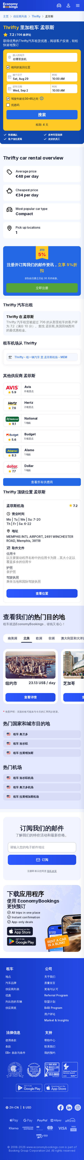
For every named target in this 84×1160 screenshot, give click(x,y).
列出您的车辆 (13, 1001)
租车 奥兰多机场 (23, 787)
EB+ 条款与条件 (15, 1052)
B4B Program (53, 1007)
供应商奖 (11, 1007)
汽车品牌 (11, 982)
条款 (8, 1046)
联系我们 (49, 1046)
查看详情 (30, 697)
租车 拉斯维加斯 (23, 752)
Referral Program (56, 995)
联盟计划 (49, 1001)
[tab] (12, 639)
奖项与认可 (51, 989)
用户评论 (49, 1014)
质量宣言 (49, 982)
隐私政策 (52, 871)
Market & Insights (56, 1020)
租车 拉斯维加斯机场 (26, 796)
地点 (8, 976)
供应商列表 (12, 989)
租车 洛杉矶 (20, 743)
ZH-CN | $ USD (20, 1107)
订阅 (45, 860)
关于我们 (49, 976)
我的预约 (49, 1052)
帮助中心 (49, 1040)
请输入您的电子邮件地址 (27, 847)
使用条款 (11, 1040)
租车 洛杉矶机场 (23, 777)
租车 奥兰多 (20, 734)
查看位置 (42, 593)
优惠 (8, 995)
